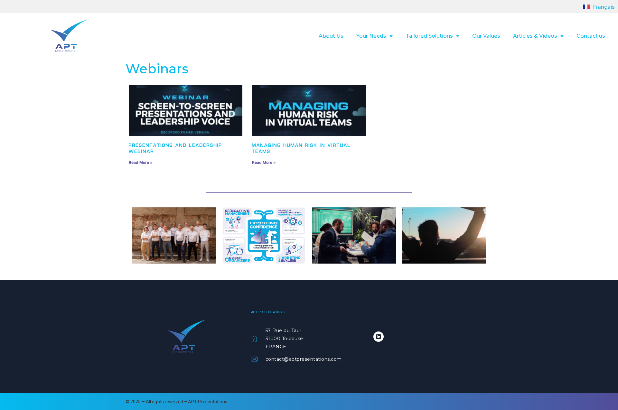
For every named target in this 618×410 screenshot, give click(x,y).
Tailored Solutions (429, 36)
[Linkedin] (378, 336)
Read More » (141, 162)
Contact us (590, 36)
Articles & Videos (535, 36)
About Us (331, 36)
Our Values (486, 36)
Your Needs (371, 36)
